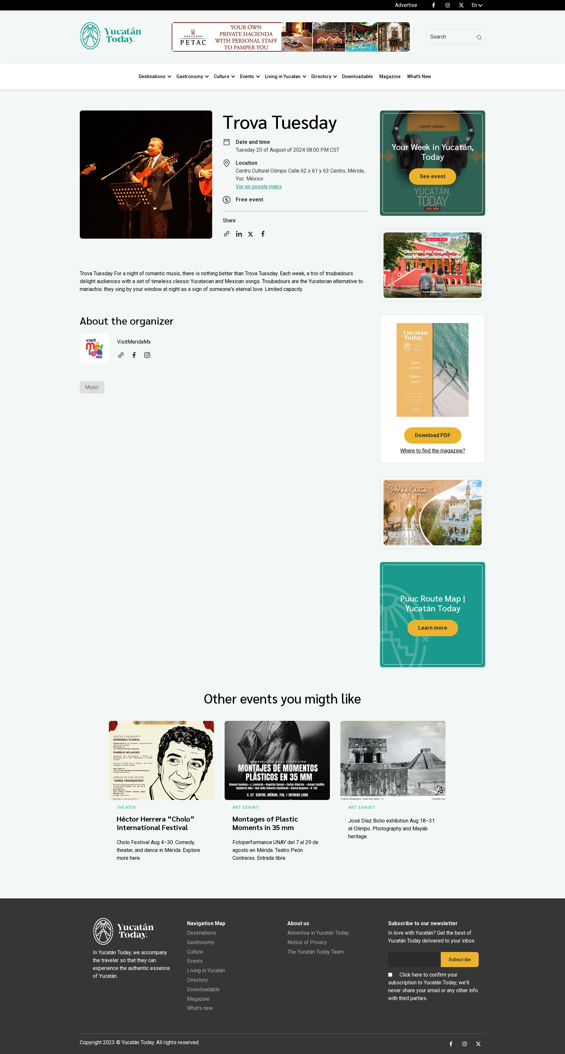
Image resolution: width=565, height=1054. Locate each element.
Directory (321, 76)
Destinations (152, 76)
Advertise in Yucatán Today (318, 933)
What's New (419, 76)
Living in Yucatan (282, 76)
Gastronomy (189, 76)
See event (432, 176)
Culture (221, 76)
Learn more (432, 628)
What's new (200, 1008)
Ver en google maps (259, 186)
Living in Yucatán (206, 970)
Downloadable (357, 76)
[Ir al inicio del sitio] (110, 47)
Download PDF (433, 435)
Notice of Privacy (307, 942)
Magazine (390, 76)
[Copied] (227, 236)
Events (247, 76)
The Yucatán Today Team (315, 952)
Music (92, 387)
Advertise (406, 5)
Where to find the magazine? (432, 451)
